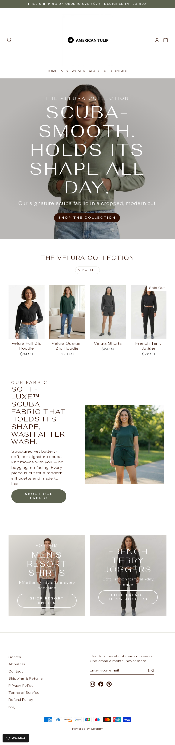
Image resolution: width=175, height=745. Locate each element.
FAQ (12, 707)
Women (79, 71)
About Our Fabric (39, 496)
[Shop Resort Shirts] (47, 575)
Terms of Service (24, 693)
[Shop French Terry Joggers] (128, 575)
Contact (119, 71)
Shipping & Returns (26, 678)
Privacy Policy (21, 685)
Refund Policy (21, 700)
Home (52, 71)
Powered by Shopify (87, 728)
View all (87, 270)
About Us (98, 71)
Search (15, 657)
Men (65, 71)
